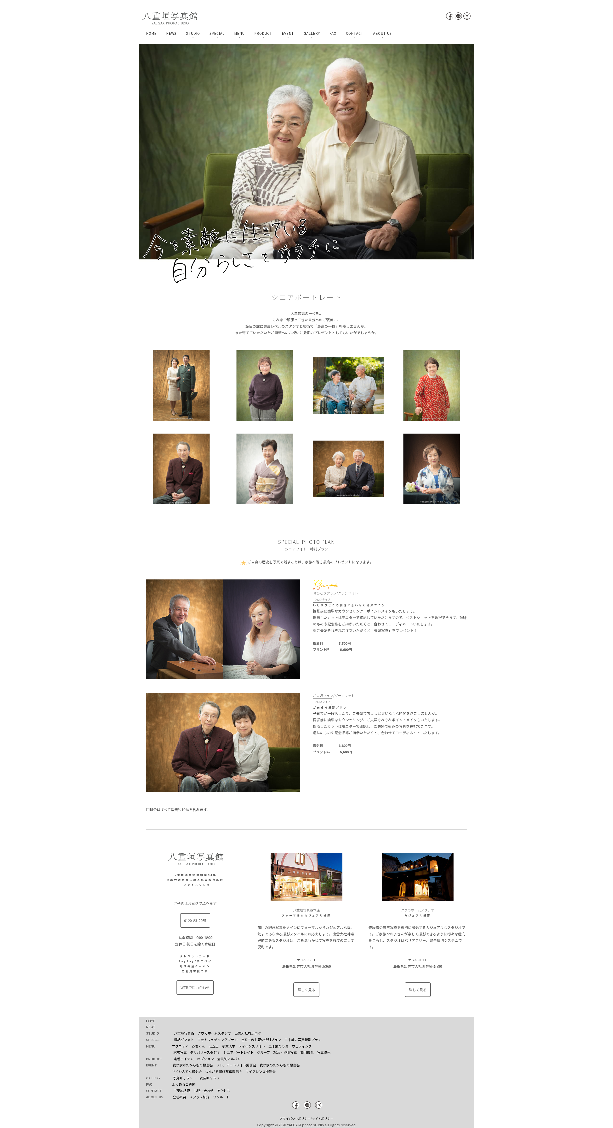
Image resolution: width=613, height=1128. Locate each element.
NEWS (171, 33)
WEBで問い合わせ (195, 987)
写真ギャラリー (184, 1078)
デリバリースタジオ (205, 1052)
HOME (151, 33)
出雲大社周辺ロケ (247, 1033)
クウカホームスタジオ (214, 1033)
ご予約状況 (181, 1090)
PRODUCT (263, 33)
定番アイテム (184, 1058)
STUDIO (193, 33)
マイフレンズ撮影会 (260, 1071)
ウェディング (302, 1046)
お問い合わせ (203, 1090)
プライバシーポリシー (295, 1118)
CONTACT (354, 33)
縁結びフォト (184, 1039)
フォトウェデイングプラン (217, 1039)
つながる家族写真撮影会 (223, 1071)
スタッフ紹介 (199, 1096)
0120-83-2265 (195, 920)
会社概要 (179, 1096)
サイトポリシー (323, 1118)
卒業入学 (228, 1046)
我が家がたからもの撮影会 (193, 1065)
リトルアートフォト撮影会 (236, 1065)
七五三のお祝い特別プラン (261, 1039)
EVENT (288, 33)
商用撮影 (307, 1052)
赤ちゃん (198, 1046)
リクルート (221, 1096)
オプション (205, 1058)
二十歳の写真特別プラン (302, 1039)
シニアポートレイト (238, 1052)
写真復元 (323, 1052)
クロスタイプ (322, 599)
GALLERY (312, 33)
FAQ (332, 33)
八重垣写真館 (184, 1033)
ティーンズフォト (252, 1046)
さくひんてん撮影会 (187, 1071)
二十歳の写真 (278, 1046)
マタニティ (180, 1046)
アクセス (223, 1090)
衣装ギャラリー (211, 1078)
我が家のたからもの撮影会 (280, 1065)
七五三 (214, 1046)
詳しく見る (306, 989)
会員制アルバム (229, 1058)
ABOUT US (382, 33)
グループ (263, 1052)
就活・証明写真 (285, 1052)
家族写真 (180, 1052)
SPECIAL (217, 33)
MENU (239, 33)
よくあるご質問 (183, 1084)
